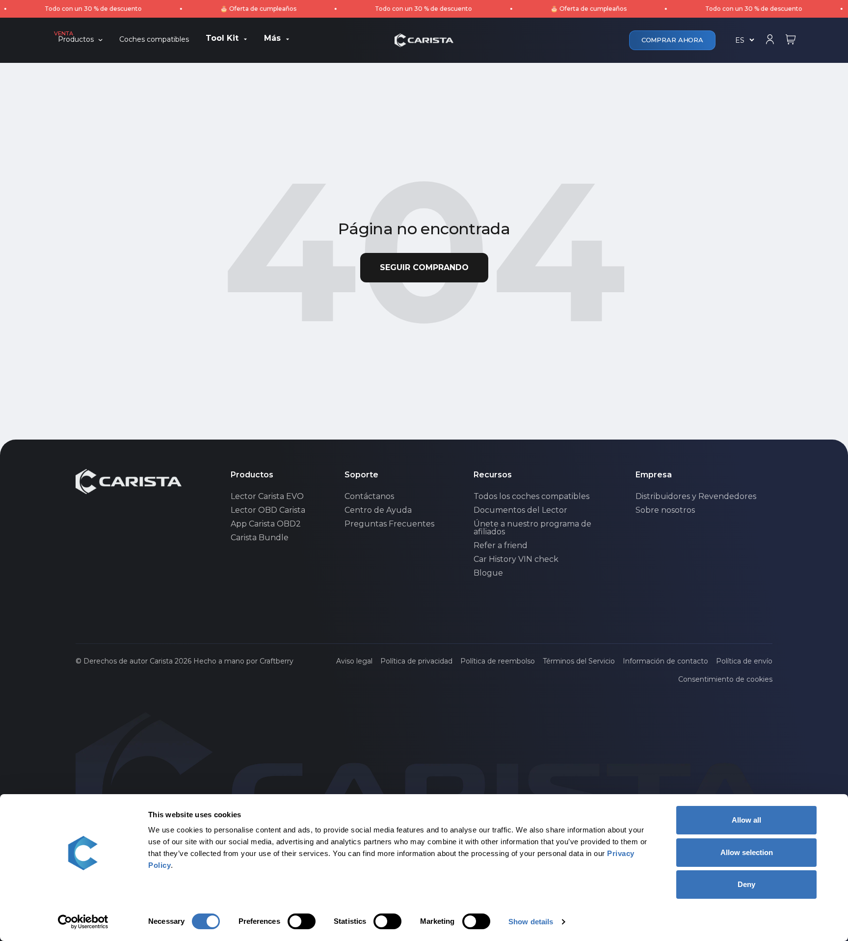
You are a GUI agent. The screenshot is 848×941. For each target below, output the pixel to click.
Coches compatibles (154, 39)
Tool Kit (222, 39)
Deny (746, 884)
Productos (76, 39)
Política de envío (744, 661)
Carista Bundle (260, 538)
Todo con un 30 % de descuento (75, 8)
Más (272, 39)
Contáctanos (369, 496)
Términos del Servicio (579, 661)
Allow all (746, 820)
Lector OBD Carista (268, 510)
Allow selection (746, 852)
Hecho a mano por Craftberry (243, 661)
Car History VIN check (516, 559)
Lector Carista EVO (267, 496)
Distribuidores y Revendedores (696, 496)
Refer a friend (501, 546)
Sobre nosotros (665, 510)
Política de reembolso (497, 661)
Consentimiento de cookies (725, 679)
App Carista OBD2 (266, 524)
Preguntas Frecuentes (389, 524)
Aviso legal (354, 661)
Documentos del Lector (520, 510)
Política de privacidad (416, 661)
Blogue (488, 573)
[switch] (302, 921)
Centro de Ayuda (378, 510)
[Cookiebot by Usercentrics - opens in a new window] (83, 921)
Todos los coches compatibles (531, 496)
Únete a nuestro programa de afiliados (532, 528)
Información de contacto (665, 661)
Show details (530, 921)
